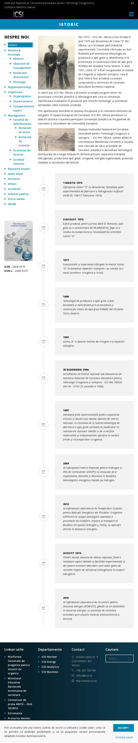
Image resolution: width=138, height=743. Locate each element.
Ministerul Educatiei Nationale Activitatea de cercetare (17, 687)
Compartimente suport (23, 108)
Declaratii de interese (25, 141)
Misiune (18, 58)
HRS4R (12, 204)
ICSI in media (16, 199)
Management (17, 115)
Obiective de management (22, 65)
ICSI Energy (49, 661)
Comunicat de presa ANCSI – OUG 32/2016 (20, 704)
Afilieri (12, 184)
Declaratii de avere (25, 130)
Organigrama (22, 96)
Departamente (23, 101)
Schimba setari (124, 737)
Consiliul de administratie (22, 121)
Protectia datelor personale (19, 720)
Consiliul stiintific (19, 161)
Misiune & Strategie (14, 52)
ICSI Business (50, 672)
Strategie (19, 82)
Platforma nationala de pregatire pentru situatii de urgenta (19, 665)
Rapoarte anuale (19, 168)
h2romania (15, 713)
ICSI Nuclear (49, 656)
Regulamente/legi (19, 87)
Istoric (13, 45)
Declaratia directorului (21, 75)
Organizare (15, 92)
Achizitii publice (18, 194)
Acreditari (14, 189)
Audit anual (15, 173)
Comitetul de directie (21, 152)
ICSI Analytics (50, 666)
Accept (123, 728)
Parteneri (14, 179)
